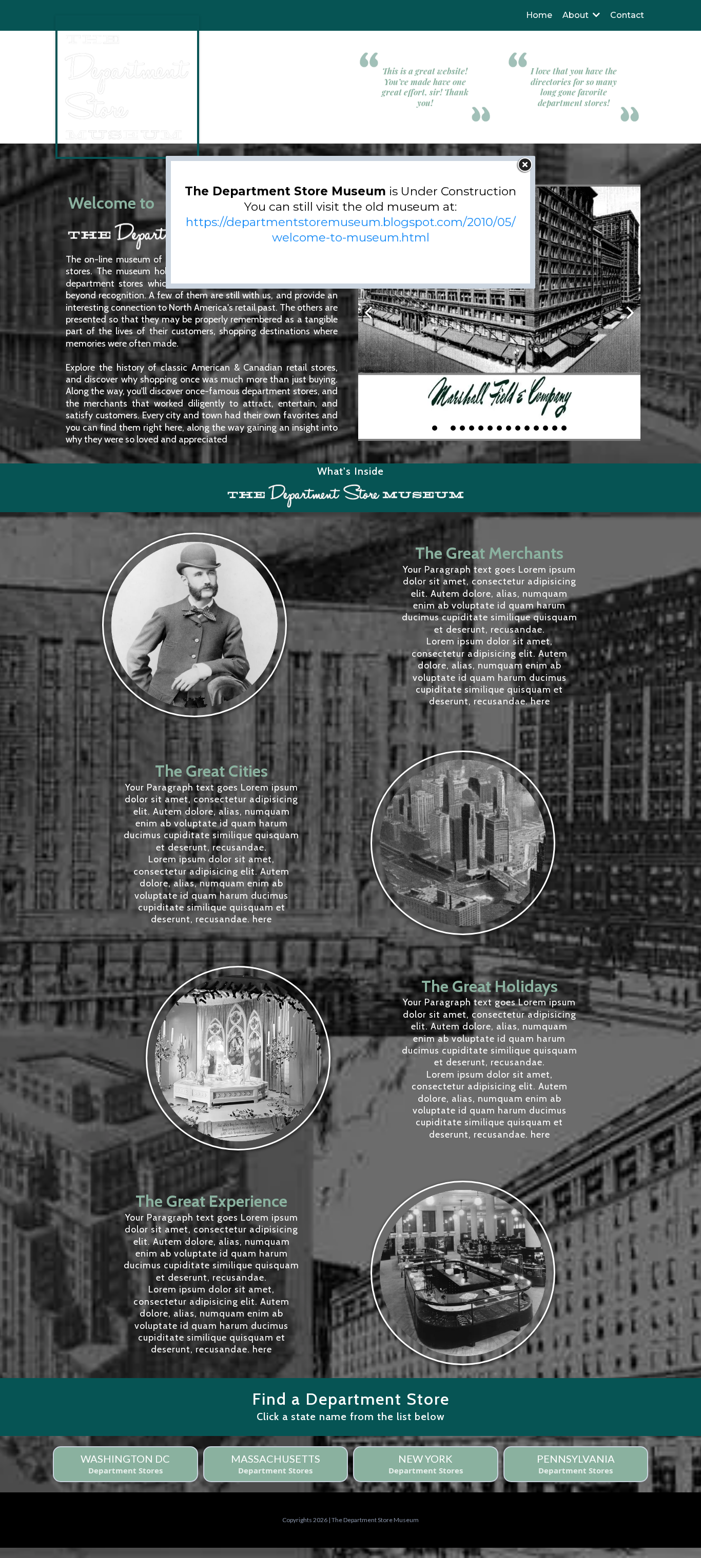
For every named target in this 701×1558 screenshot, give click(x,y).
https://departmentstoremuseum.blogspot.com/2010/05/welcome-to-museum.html (351, 230)
